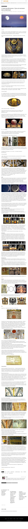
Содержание (11, 518)
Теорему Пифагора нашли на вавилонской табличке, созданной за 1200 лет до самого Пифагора (22, 495)
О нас (8, 518)
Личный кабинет (21, 518)
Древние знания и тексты (4, 6)
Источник (2, 469)
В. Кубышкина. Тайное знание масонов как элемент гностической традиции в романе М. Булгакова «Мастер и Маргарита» (13, 497)
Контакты (17, 518)
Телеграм (14, 518)
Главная (6, 518)
